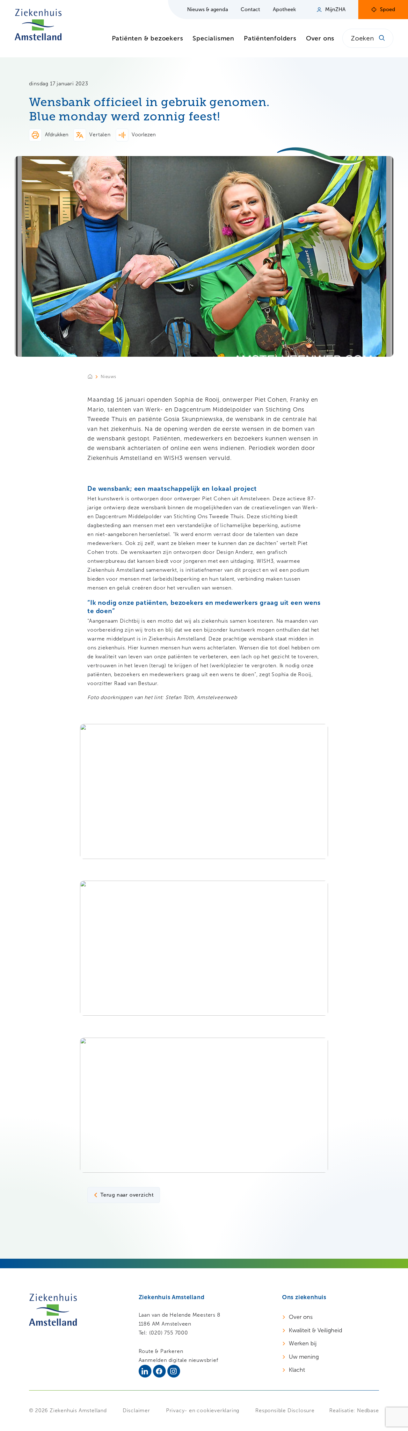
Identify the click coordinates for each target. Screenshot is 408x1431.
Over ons (320, 38)
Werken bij (303, 1343)
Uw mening (304, 1356)
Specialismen (213, 38)
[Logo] (38, 24)
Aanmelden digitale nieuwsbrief (178, 1360)
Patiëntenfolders (270, 38)
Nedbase (368, 1410)
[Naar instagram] (173, 1371)
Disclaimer (136, 1410)
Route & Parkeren (161, 1351)
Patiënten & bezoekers (147, 38)
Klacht (297, 1369)
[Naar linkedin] (145, 1371)
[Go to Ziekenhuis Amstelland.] (94, 376)
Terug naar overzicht (127, 1195)
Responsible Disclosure (285, 1410)
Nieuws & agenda (207, 9)
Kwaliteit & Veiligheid (315, 1330)
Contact (250, 9)
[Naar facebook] (159, 1371)
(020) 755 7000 (168, 1333)
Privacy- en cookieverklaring (202, 1410)
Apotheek (284, 9)
